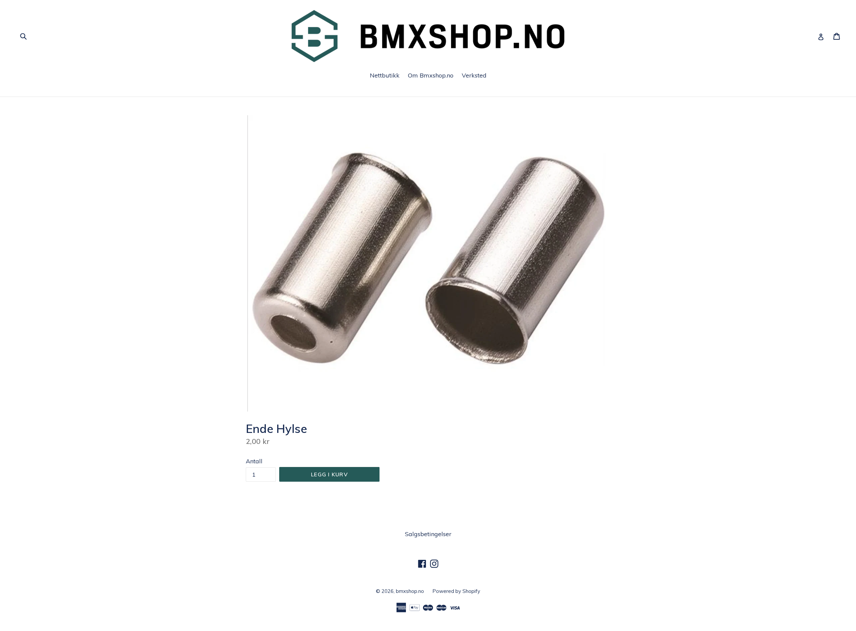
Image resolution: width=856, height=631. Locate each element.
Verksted (474, 75)
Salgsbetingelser (428, 534)
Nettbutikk (385, 75)
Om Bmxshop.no (430, 75)
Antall (254, 461)
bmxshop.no (410, 591)
